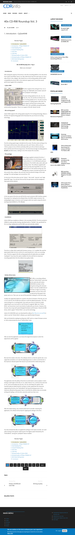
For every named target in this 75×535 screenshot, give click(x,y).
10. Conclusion (14, 61)
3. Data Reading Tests (16, 47)
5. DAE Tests (14, 51)
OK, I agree (58, 530)
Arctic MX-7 (64, 84)
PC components (66, 37)
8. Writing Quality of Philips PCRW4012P (21, 57)
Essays (20, 13)
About (26, 13)
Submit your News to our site (60, 518)
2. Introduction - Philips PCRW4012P (20, 46)
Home (62, 5)
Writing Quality (37, 484)
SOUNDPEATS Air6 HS (56, 74)
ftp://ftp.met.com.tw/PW (39, 313)
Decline (65, 530)
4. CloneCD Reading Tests (17, 49)
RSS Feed (55, 519)
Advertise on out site (58, 516)
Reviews (14, 13)
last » (25, 468)
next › (42, 465)
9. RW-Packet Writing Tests (17, 59)
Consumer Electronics (57, 54)
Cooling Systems (66, 25)
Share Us (66, 5)
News (9, 13)
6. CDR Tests (14, 53)
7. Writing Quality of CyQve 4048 (19, 55)
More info (10, 533)
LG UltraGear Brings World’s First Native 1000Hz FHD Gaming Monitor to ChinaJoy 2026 (24, 1)
